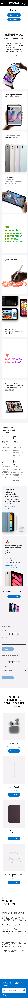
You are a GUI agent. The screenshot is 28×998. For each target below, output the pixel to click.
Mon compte (25, 4)
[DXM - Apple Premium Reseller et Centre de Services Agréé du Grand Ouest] (14, 3)
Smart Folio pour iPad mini (14, 833)
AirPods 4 (14, 744)
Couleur (4, 631)
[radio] (9, 634)
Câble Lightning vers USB (14, 877)
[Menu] (1, 3)
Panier (22, 4)
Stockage (4, 638)
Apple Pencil (14, 788)
